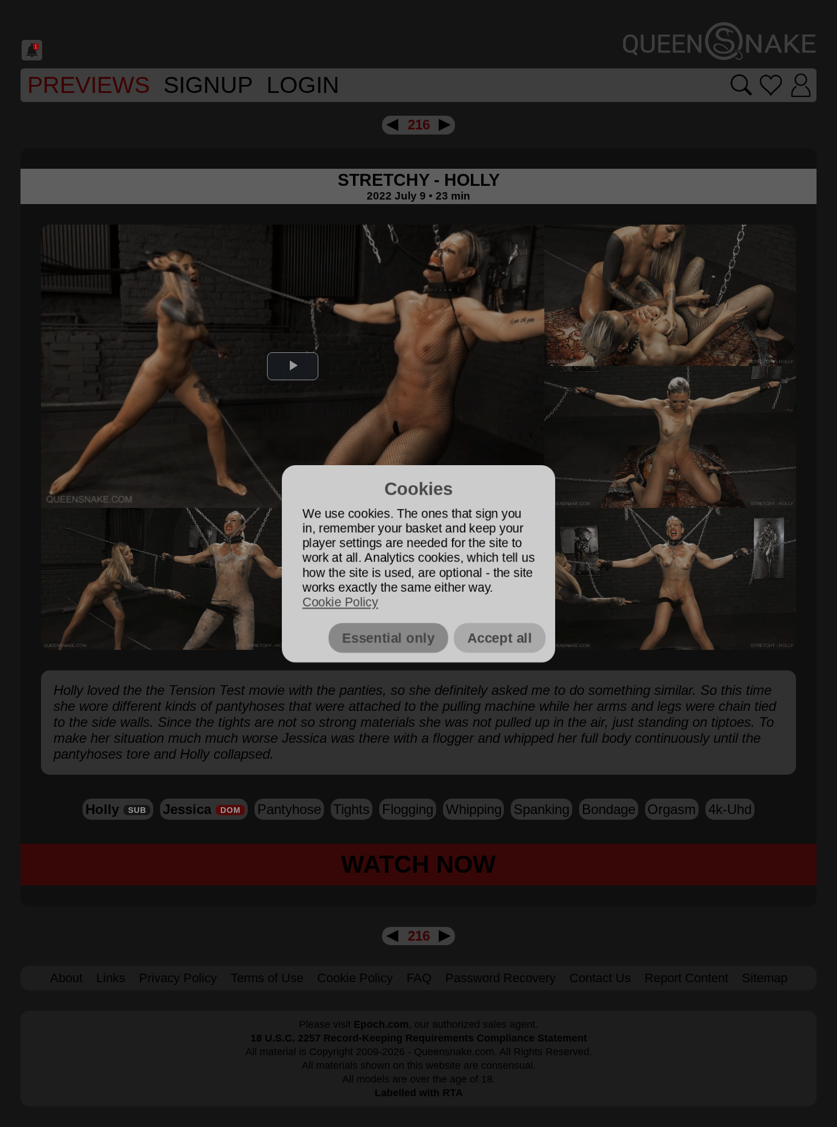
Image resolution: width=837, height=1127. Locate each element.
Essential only (388, 637)
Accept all (499, 637)
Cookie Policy (340, 602)
